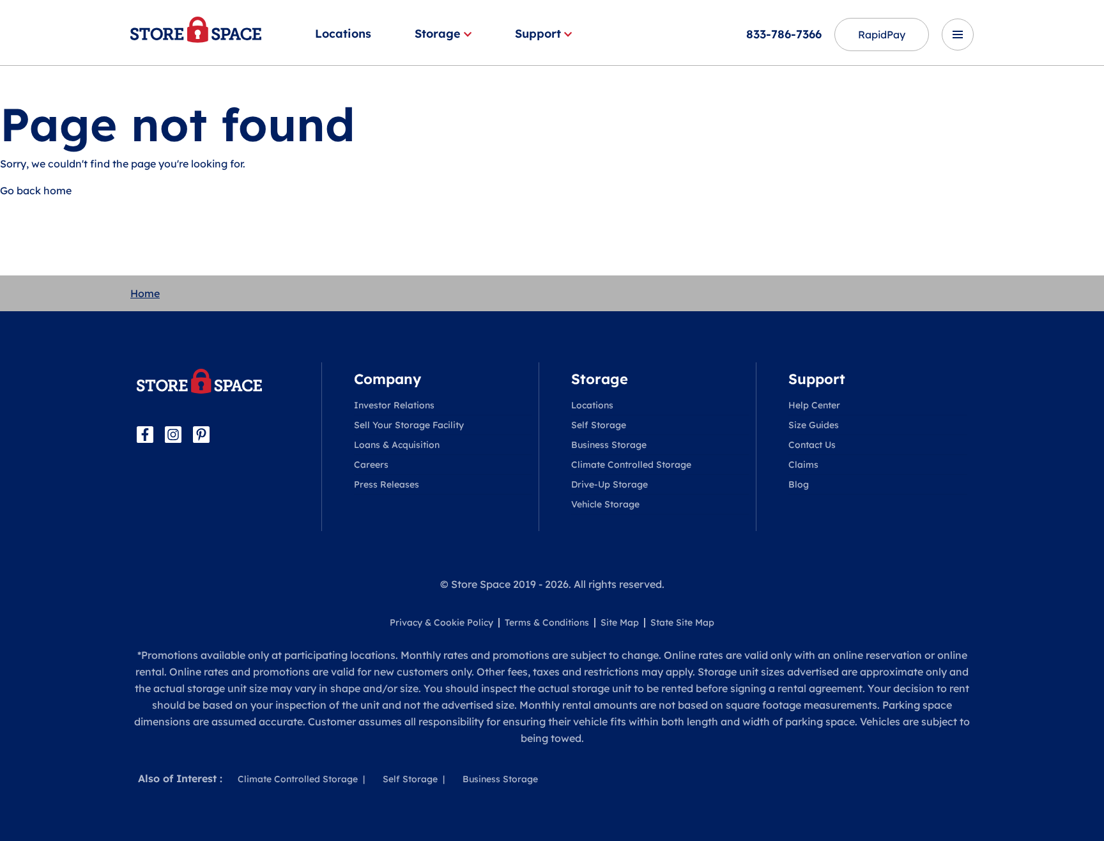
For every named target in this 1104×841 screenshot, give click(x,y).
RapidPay (881, 34)
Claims (803, 464)
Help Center (814, 405)
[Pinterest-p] (201, 434)
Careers (371, 464)
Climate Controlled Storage (631, 464)
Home (145, 293)
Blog (798, 484)
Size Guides (813, 425)
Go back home (36, 190)
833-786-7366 (784, 34)
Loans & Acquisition (397, 445)
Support (538, 33)
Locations (343, 33)
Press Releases (386, 484)
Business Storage (609, 445)
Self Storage (598, 425)
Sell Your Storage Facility (409, 425)
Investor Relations (394, 405)
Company (387, 379)
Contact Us (812, 445)
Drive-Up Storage (609, 484)
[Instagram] (173, 434)
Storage (438, 33)
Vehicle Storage (605, 504)
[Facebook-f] (145, 434)
